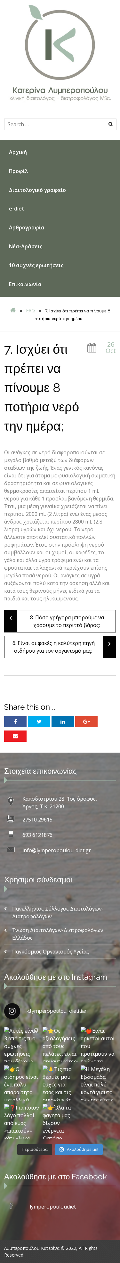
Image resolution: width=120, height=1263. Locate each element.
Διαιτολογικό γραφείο (37, 190)
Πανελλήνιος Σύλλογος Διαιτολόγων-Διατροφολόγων (58, 912)
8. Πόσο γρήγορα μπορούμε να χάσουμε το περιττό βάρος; (56, 619)
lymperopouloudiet (53, 1206)
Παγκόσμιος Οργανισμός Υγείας (50, 951)
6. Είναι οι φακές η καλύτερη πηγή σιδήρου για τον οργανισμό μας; (61, 645)
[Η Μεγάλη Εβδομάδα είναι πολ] (98, 1083)
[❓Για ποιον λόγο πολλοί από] (21, 1121)
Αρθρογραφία (26, 227)
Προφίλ (18, 171)
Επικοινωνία (25, 284)
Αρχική (18, 152)
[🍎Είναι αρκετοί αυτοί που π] (98, 1044)
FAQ (30, 310)
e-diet (16, 208)
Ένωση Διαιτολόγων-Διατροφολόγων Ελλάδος (57, 934)
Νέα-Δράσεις (25, 246)
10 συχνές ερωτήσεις (36, 265)
